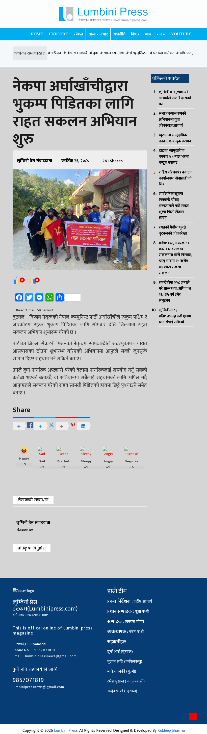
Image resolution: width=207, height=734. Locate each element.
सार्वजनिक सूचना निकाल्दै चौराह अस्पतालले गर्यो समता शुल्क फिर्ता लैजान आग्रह (174, 206)
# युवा (94, 53)
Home (37, 34)
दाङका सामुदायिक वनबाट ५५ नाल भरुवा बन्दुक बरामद (174, 156)
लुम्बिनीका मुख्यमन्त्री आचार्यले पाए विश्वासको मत (175, 98)
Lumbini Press (66, 730)
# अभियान (54, 53)
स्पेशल (78, 34)
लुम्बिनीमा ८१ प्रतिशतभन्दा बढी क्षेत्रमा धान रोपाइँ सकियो (175, 316)
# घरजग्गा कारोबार (162, 53)
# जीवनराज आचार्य (75, 53)
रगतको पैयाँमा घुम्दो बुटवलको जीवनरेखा (173, 230)
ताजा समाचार (98, 34)
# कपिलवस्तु (184, 53)
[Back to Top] (193, 716)
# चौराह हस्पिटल (136, 53)
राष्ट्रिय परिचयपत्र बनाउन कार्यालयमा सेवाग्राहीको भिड (175, 178)
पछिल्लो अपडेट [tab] (166, 79)
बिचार (135, 34)
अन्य (148, 34)
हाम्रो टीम (117, 591)
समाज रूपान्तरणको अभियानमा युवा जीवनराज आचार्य (172, 119)
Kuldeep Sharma (171, 730)
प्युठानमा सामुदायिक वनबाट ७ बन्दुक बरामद (175, 138)
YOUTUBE (181, 34)
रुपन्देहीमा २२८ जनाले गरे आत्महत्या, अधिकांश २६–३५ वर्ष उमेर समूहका (175, 292)
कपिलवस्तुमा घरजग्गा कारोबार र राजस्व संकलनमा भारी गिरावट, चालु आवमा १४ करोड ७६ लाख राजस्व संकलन (175, 258)
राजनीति (119, 34)
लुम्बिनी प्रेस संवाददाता (34, 160)
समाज (161, 34)
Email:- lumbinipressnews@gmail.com (45, 656)
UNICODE (58, 34)
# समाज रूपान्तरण (112, 53)
